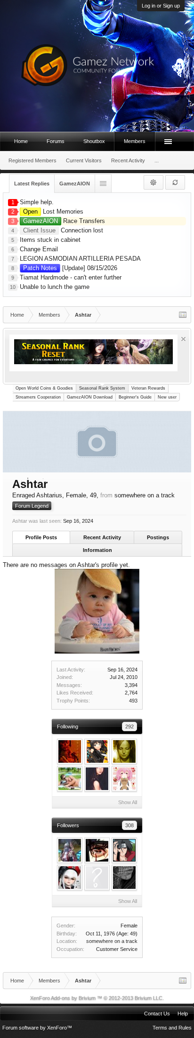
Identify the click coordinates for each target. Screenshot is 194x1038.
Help (183, 1013)
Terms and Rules (172, 1027)
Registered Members (32, 160)
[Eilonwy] (124, 778)
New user (167, 397)
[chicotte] (69, 751)
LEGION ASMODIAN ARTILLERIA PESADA (80, 258)
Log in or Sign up (161, 5)
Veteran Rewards (148, 388)
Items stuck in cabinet (50, 239)
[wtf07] (97, 850)
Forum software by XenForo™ (37, 1027)
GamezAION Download (90, 397)
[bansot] (124, 850)
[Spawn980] (124, 877)
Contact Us (157, 1013)
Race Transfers (64, 220)
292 (129, 726)
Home (21, 141)
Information (97, 550)
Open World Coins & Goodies (44, 388)
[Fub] (97, 778)
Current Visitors (84, 160)
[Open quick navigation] (182, 315)
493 (133, 700)
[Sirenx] (69, 850)
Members (135, 141)
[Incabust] (69, 778)
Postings (158, 537)
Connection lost (63, 230)
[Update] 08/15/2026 (70, 267)
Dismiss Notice (183, 339)
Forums (56, 141)
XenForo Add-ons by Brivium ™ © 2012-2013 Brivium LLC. (97, 998)
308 (129, 825)
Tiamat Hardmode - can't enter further (70, 277)
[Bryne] (124, 751)
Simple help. (37, 202)
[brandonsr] (97, 877)
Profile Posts (41, 537)
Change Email (39, 249)
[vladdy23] (69, 877)
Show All (127, 802)
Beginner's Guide (135, 397)
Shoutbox (94, 141)
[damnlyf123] (97, 751)
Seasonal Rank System (102, 388)
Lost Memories (53, 211)
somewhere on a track (111, 941)
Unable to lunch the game (54, 286)
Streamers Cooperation (38, 397)
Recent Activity (102, 537)
